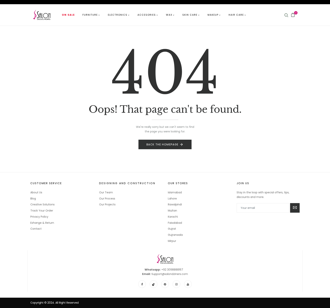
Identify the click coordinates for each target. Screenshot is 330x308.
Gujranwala (175, 235)
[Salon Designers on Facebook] (142, 284)
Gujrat (172, 229)
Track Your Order (41, 210)
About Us (36, 192)
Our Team (106, 192)
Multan (172, 210)
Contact (36, 229)
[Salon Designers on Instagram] (176, 284)
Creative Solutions (42, 204)
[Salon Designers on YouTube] (188, 284)
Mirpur (172, 241)
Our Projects (107, 204)
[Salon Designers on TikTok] (153, 284)
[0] (293, 15)
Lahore (172, 198)
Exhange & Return (42, 223)
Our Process (107, 198)
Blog (33, 198)
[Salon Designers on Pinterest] (165, 284)
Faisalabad (175, 223)
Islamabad (175, 192)
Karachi (173, 217)
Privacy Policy (39, 217)
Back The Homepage (162, 144)
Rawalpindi (175, 204)
